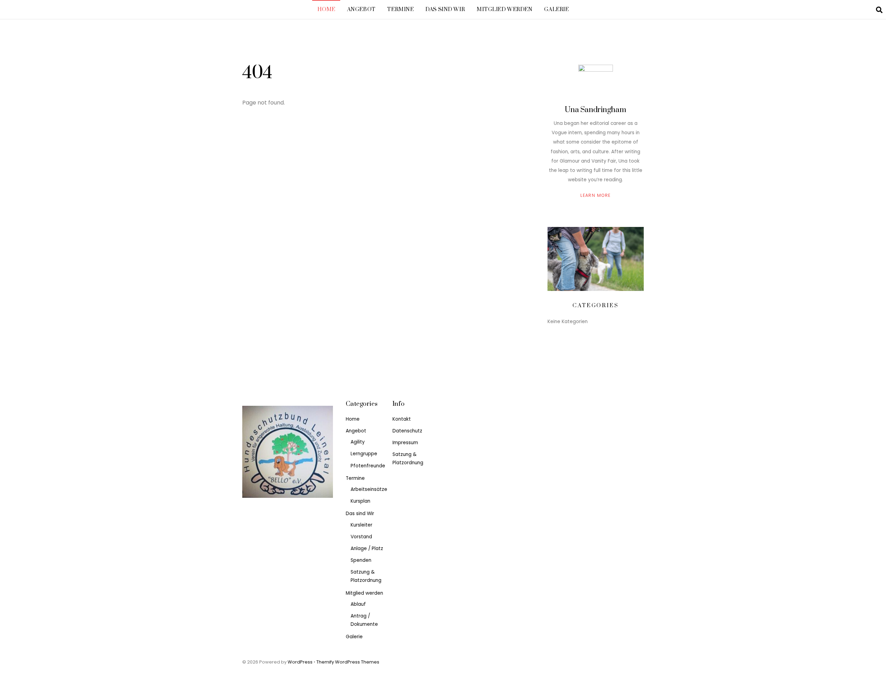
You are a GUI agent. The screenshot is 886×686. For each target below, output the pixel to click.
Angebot (361, 9)
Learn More (595, 195)
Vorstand (361, 536)
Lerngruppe (364, 453)
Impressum (405, 442)
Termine (400, 9)
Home (326, 9)
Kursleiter (361, 525)
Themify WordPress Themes (347, 662)
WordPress (300, 662)
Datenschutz (407, 431)
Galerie (556, 9)
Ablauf (358, 604)
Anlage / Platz (367, 548)
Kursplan (360, 501)
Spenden (361, 560)
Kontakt (401, 419)
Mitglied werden (505, 9)
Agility (358, 442)
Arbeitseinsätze (369, 489)
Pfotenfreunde (368, 466)
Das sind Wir (445, 9)
